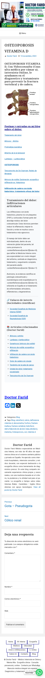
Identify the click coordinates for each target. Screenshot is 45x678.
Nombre (8, 587)
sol (25, 432)
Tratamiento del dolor (13, 135)
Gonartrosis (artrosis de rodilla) (22, 344)
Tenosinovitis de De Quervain (21, 376)
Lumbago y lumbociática (19, 340)
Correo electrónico (12, 599)
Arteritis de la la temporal (14, 153)
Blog (18, 417)
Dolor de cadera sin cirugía (20, 361)
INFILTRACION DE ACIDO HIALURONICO (20, 429)
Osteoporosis (17, 432)
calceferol (20, 420)
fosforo (27, 423)
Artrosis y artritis (16, 336)
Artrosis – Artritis (11, 141)
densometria (19, 423)
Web (6, 611)
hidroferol (30, 426)
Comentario (9, 553)
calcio (27, 420)
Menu (23, 33)
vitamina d (32, 432)
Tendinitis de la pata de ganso (22, 365)
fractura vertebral (18, 426)
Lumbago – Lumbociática (14, 159)
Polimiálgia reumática (13, 147)
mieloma (7, 432)
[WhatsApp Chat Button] (39, 672)
